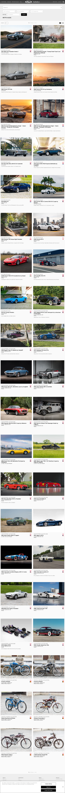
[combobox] (9, 11)
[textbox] (9, 11)
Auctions (4, 1)
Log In (59, 1)
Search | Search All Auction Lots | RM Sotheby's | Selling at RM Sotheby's (32, 1)
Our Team (4, 780)
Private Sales (15, 1)
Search (24, 14)
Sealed (9, 1)
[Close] (63, 786)
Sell (21, 1)
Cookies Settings (48, 783)
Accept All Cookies (48, 790)
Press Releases (42, 780)
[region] (32, 787)
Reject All (48, 787)
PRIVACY (57, 777)
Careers (19, 780)
